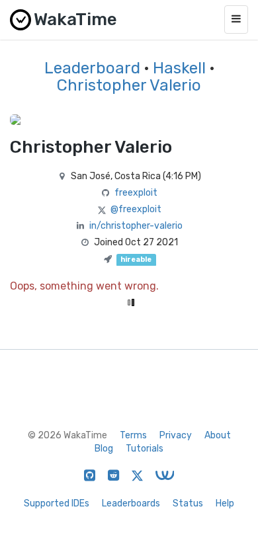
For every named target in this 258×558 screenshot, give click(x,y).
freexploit (135, 192)
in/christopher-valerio (136, 225)
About (217, 435)
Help (225, 503)
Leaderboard (92, 68)
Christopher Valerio (129, 85)
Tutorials (144, 448)
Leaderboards (131, 503)
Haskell (179, 68)
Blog (104, 448)
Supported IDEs (56, 503)
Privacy (175, 435)
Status (188, 503)
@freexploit (135, 209)
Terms (133, 435)
